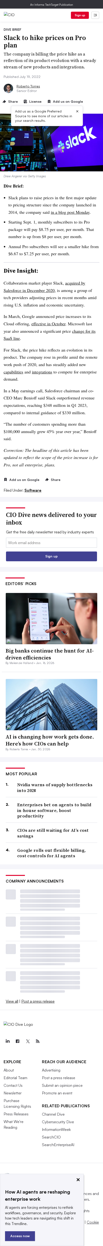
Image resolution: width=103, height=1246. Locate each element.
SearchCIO (51, 1137)
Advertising (51, 1070)
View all (12, 1001)
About (9, 1070)
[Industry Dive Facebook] (17, 1041)
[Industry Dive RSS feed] (38, 1041)
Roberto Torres (28, 86)
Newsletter (13, 1093)
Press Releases (16, 1114)
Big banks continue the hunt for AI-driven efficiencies (50, 654)
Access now (20, 1236)
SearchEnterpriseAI (58, 1144)
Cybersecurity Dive (58, 1121)
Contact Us (13, 1085)
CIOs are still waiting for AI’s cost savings (53, 833)
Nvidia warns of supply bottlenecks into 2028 (54, 787)
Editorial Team (15, 1077)
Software (32, 490)
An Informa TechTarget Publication (51, 4)
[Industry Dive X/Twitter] (28, 1041)
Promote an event (57, 1093)
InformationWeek (56, 1129)
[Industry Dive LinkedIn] (7, 1041)
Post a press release (38, 1001)
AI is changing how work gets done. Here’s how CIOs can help (50, 740)
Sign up (80, 15)
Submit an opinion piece (62, 1085)
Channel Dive (53, 1114)
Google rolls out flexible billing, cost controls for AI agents (51, 853)
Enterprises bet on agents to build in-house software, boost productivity (54, 810)
